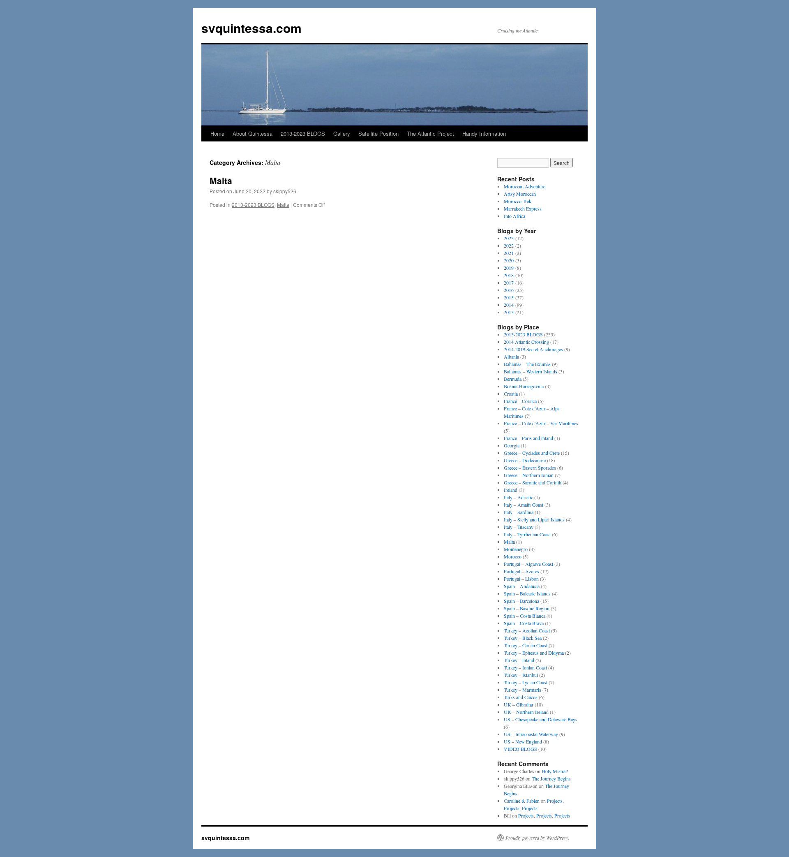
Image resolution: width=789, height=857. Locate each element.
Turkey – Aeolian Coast (527, 630)
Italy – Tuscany (518, 526)
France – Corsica (520, 401)
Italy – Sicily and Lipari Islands (534, 519)
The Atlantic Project (430, 133)
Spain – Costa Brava (524, 623)
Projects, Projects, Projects (544, 815)
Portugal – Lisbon (521, 578)
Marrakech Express (523, 208)
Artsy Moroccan (520, 193)
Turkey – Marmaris (522, 689)
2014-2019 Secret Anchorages (533, 349)
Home (217, 133)
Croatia (511, 393)
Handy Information (484, 133)
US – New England (523, 741)
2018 (509, 275)
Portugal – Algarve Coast (528, 564)
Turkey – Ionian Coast (525, 667)
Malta (221, 180)
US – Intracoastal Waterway (531, 734)
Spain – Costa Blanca (524, 615)
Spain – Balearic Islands (527, 593)
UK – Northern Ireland (526, 712)
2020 (509, 260)
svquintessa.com (251, 28)
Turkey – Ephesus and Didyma (534, 652)
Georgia (511, 445)
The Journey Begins (551, 778)
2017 (509, 282)
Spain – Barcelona (521, 601)
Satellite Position (378, 133)
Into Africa (514, 216)
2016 (509, 290)
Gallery (341, 133)
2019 (509, 267)
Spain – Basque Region (526, 608)
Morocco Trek (517, 201)
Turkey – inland (519, 660)
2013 (509, 312)
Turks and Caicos (521, 697)
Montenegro (516, 549)
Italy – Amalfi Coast (523, 504)
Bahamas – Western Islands (530, 371)
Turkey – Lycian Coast (525, 682)
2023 (509, 238)
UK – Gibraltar (518, 704)
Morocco (512, 556)
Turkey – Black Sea (523, 638)
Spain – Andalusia (522, 586)
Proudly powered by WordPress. (537, 837)
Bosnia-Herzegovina (524, 386)
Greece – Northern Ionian (529, 475)
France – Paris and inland (528, 438)
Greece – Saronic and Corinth (532, 482)
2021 (509, 253)
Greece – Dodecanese (525, 460)
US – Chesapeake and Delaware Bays (540, 719)
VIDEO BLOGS (520, 749)
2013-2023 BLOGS (303, 133)
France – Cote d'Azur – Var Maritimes (541, 423)
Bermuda (512, 378)
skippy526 (284, 191)
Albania (511, 356)
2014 (509, 304)
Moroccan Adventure (524, 186)
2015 (509, 297)
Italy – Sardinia (518, 512)
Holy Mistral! (555, 771)
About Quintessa (252, 133)
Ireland (510, 489)
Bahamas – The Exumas (527, 364)
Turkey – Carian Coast (525, 645)
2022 (509, 245)
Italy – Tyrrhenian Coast (527, 534)
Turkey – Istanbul (521, 675)
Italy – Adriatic (518, 497)
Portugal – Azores (521, 571)
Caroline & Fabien (522, 800)
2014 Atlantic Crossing (526, 341)
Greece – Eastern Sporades (530, 467)
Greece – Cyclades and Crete (532, 452)
